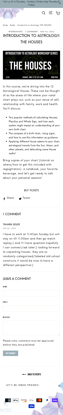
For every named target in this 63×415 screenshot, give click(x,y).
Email (5, 302)
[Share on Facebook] (9, 199)
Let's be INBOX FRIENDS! (33, 386)
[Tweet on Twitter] (26, 199)
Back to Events (34, 374)
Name (5, 287)
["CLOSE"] (60, 4)
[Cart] (58, 14)
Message (6, 317)
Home (5, 25)
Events (12, 25)
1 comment (32, 31)
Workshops (16, 31)
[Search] (43, 13)
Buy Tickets (31, 191)
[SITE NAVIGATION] (50, 13)
